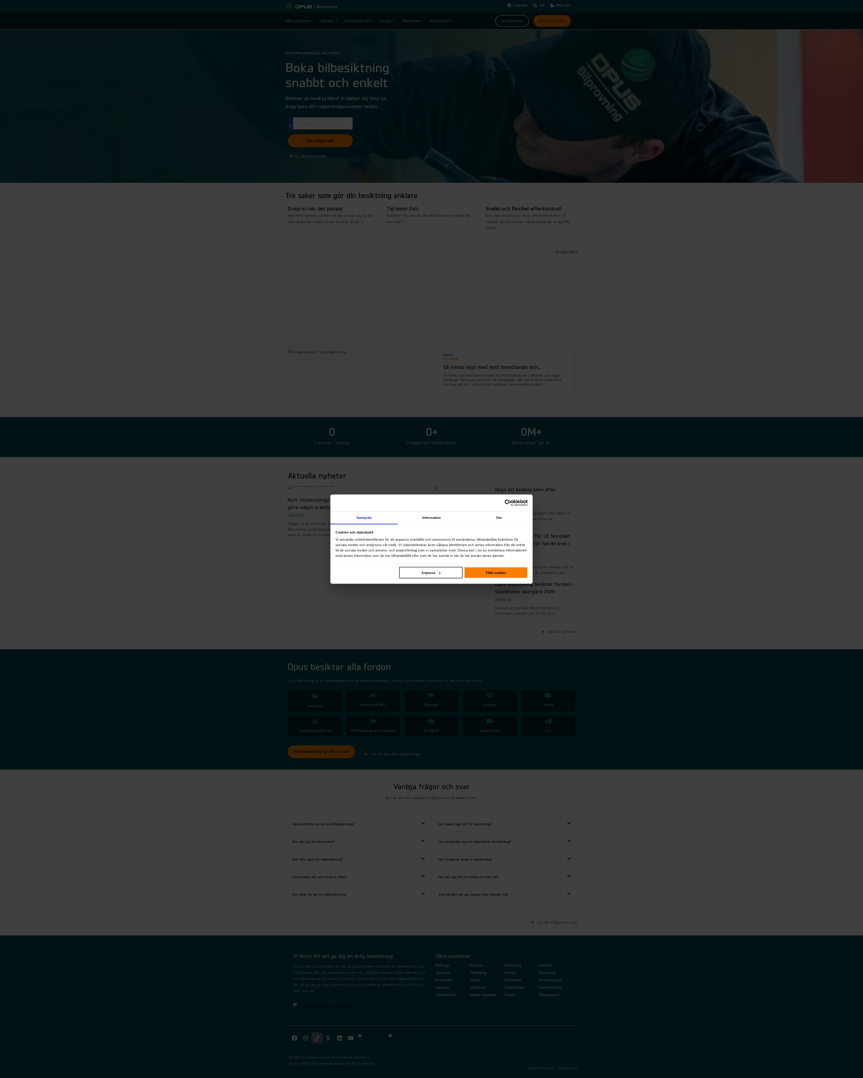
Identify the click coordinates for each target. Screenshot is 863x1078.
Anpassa (428, 573)
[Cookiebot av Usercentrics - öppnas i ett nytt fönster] (508, 503)
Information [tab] (431, 517)
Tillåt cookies (495, 573)
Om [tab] (499, 517)
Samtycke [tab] (364, 517)
